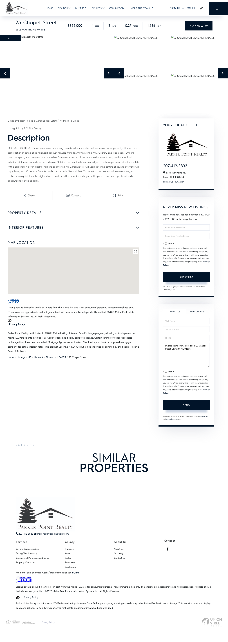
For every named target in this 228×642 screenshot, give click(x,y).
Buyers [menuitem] (80, 8)
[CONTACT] (198, 25)
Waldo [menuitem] (68, 557)
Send (186, 405)
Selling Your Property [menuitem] (26, 553)
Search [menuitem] (63, 8)
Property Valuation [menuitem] (25, 562)
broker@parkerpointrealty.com (52, 533)
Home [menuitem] (49, 8)
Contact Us (168, 182)
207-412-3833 (175, 166)
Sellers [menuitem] (97, 8)
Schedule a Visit (198, 312)
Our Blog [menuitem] (118, 553)
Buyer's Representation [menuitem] (27, 548)
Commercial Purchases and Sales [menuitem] (32, 557)
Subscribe (186, 277)
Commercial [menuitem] (117, 8)
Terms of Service (171, 419)
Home (11, 357)
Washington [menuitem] (71, 566)
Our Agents (180, 182)
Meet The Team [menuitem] (140, 8)
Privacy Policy (17, 324)
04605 (62, 357)
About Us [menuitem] (118, 548)
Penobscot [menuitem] (70, 562)
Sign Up (175, 8)
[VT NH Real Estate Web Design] (212, 622)
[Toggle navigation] (218, 8)
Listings (21, 357)
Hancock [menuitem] (69, 548)
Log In (190, 8)
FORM (75, 572)
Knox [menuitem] (67, 553)
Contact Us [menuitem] (119, 557)
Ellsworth (51, 357)
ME (29, 357)
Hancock (38, 357)
